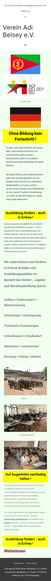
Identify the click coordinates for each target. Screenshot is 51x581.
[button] (25, 17)
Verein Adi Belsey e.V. (19, 31)
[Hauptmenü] (25, 45)
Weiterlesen (14, 551)
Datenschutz (31, 563)
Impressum (19, 563)
